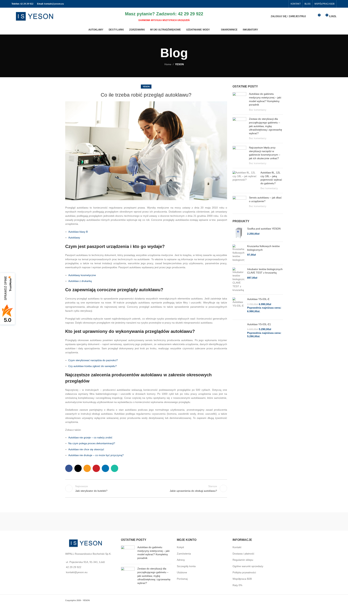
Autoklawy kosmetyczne (82, 275)
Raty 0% (237, 585)
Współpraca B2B (242, 578)
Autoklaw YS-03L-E (258, 299)
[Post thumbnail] (239, 102)
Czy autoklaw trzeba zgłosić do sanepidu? (92, 366)
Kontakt (237, 547)
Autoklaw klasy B (78, 231)
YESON (179, 64)
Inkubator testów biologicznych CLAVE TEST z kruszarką (265, 271)
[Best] (228, 521)
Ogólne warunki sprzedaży (248, 566)
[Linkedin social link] (105, 468)
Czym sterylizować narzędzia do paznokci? (93, 360)
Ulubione (182, 572)
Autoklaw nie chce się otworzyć (86, 449)
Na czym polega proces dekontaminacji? (91, 443)
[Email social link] (87, 468)
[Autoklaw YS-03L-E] (238, 307)
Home (167, 64)
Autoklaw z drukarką (80, 281)
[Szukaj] (311, 16)
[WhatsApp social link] (114, 468)
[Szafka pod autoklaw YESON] (238, 233)
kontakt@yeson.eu (54, 4)
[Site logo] (34, 16)
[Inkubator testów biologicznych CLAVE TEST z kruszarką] (238, 279)
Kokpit (180, 547)
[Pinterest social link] (96, 468)
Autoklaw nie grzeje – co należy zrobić (90, 437)
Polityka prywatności (244, 572)
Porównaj (182, 578)
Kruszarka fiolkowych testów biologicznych (263, 248)
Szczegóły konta (186, 566)
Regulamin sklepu (243, 559)
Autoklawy (74, 237)
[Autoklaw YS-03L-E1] (238, 332)
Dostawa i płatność (243, 553)
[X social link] (78, 468)
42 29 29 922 (26, 4)
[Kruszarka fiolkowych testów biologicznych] (238, 253)
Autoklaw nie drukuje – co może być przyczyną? (96, 455)
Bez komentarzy (257, 110)
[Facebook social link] (284, 3)
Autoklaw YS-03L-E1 (259, 324)
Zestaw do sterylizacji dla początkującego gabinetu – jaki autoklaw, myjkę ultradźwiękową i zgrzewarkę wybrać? (265, 126)
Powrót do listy (146, 488)
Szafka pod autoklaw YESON (264, 228)
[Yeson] (119, 521)
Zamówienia (184, 553)
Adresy (181, 559)
